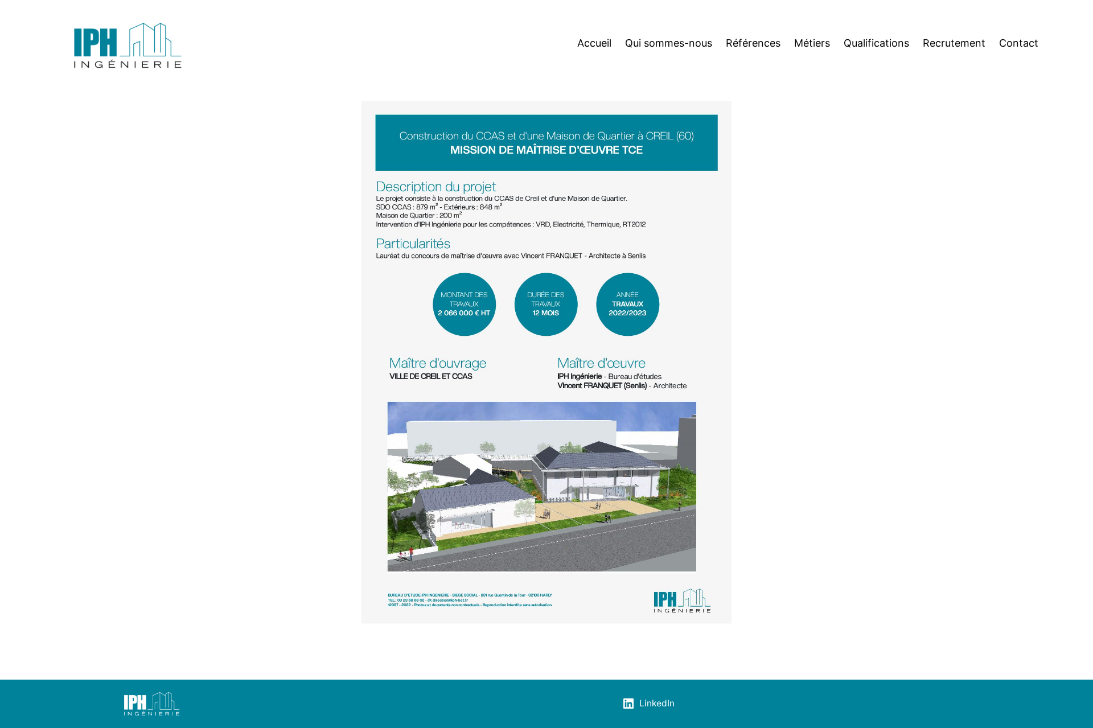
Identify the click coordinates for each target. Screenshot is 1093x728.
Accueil (594, 43)
